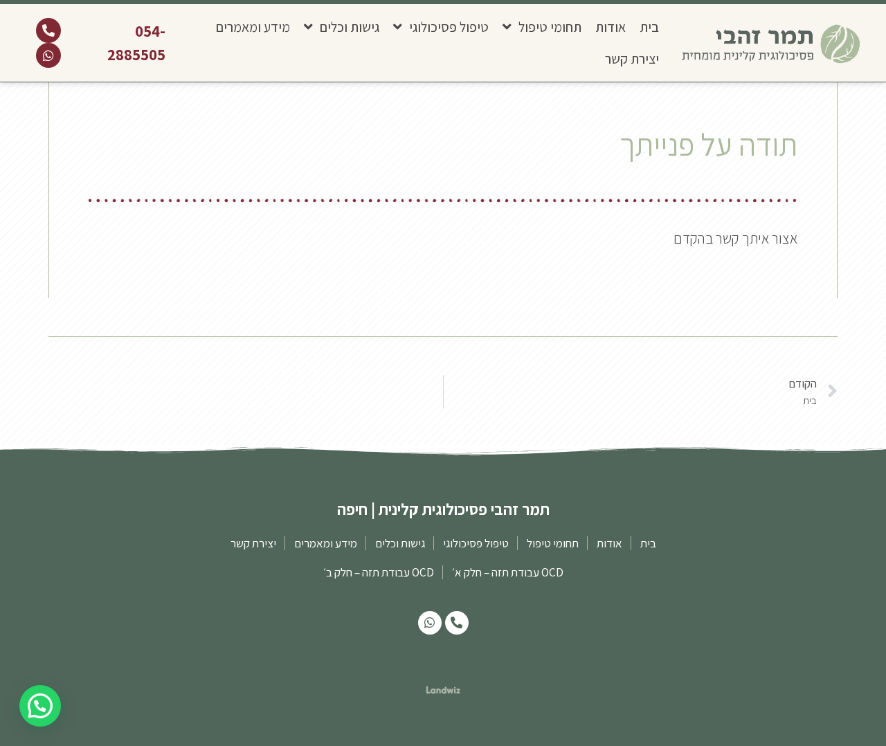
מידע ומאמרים (253, 27)
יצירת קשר (632, 59)
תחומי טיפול (549, 27)
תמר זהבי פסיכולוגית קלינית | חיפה (443, 509)
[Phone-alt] (48, 30)
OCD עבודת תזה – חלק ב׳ (378, 572)
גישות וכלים (349, 27)
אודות (610, 27)
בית (649, 27)
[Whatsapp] (48, 55)
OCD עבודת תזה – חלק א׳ (507, 572)
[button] (40, 706)
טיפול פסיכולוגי (449, 27)
